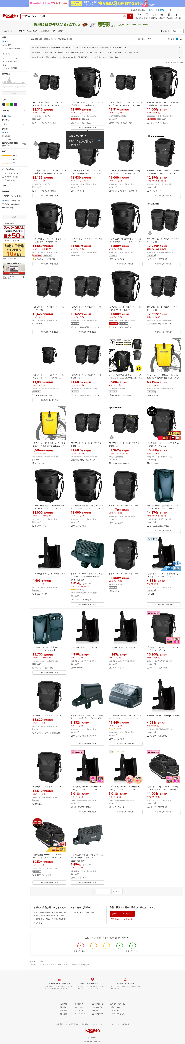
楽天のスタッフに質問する (122, 914)
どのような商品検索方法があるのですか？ (51, 916)
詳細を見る (114, 57)
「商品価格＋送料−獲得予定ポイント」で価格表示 (48, 39)
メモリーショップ (117, 668)
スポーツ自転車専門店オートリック (86, 327)
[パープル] (15, 104)
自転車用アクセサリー (80, 965)
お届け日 (5, 129)
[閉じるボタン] (179, 47)
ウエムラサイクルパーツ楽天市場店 (124, 191)
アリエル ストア (117, 523)
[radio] (3, 41)
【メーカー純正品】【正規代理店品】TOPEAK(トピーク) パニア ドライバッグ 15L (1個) (49, 508)
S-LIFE (151, 594)
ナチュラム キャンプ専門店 (45, 259)
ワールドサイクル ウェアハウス (84, 736)
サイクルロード (79, 191)
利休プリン (115, 591)
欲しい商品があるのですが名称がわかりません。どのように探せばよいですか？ (65, 912)
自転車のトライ (40, 526)
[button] (175, 10)
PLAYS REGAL (154, 463)
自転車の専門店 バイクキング (160, 324)
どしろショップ (40, 463)
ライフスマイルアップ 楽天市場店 (47, 733)
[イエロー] (7, 104)
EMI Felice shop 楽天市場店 (121, 395)
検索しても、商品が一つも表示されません (51, 919)
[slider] (2, 84)
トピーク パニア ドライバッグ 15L (123, 505)
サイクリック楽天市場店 (158, 259)
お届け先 (5, 120)
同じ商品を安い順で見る (87, 128)
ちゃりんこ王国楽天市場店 (159, 526)
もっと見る (38, 923)
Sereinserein (78, 668)
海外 (10, 116)
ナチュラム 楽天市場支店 (82, 123)
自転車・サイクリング (60, 965)
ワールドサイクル (117, 259)
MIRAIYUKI (153, 395)
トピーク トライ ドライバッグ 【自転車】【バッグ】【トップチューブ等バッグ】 (87, 718)
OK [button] (99, 140)
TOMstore (38, 804)
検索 (15, 93)
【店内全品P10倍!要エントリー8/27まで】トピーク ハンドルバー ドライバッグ (125, 718)
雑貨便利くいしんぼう (43, 875)
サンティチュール (117, 807)
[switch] (24, 144)
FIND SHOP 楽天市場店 (43, 395)
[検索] (130, 16)
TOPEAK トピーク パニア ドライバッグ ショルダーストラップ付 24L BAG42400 (48, 378)
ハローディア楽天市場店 (158, 668)
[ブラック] (3, 104)
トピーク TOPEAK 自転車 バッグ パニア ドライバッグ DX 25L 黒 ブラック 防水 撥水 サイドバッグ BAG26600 (49, 650)
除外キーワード (8, 208)
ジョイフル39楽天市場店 (158, 736)
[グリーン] (11, 104)
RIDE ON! (76, 256)
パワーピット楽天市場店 (82, 600)
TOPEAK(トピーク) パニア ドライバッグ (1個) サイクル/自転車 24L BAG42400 (87, 105)
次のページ (117, 891)
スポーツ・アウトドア (39, 965)
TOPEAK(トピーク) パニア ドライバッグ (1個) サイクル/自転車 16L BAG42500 (163, 105)
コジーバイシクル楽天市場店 (45, 123)
